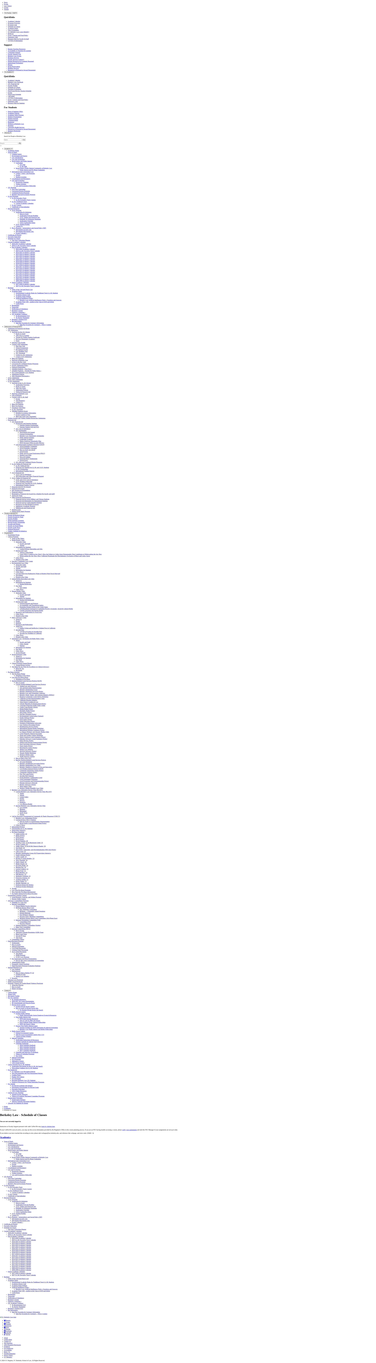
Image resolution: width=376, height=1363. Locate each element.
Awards (14, 888)
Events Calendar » (21, 233)
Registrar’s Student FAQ (19, 319)
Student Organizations (15, 117)
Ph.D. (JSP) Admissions (15, 379)
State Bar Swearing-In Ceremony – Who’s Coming (35, 325)
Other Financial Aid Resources (21, 497)
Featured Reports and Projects (29, 603)
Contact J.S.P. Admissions (24, 357)
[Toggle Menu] (1, 145)
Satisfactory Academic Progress (25, 506)
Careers (7, 990)
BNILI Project (20, 835)
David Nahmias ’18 (22, 841)
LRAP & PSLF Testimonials (28, 459)
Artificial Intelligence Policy (24, 298)
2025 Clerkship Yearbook (27, 1047)
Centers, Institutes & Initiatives (17, 531)
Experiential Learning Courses (17, 895)
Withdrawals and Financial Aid (25, 508)
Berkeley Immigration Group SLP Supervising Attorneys (33, 853)
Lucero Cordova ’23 (22, 869)
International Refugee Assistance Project (32, 730)
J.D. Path (22, 165)
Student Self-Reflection (27, 600)
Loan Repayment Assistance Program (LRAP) (30, 444)
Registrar (10, 125)
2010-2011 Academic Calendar (25, 277)
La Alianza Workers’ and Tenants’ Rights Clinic (34, 732)
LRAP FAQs (24, 460)
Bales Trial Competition (23, 927)
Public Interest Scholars (27, 437)
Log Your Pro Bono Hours (20, 677)
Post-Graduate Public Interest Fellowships (32, 1022)
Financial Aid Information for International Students (32, 501)
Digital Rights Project (26, 709)
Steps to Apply (24, 214)
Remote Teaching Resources (16, 49)
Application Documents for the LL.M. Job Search (27, 1066)
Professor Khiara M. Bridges (24, 885)
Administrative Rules (18, 962)
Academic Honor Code (23, 295)
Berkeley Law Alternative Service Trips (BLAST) (27, 790)
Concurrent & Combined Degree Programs (25, 364)
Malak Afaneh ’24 (21, 864)
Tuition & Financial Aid (23, 392)
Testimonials (15, 943)
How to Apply (20, 682)
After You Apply (21, 388)
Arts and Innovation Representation (31, 688)
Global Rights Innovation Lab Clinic (23, 579)
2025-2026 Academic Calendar (25, 249)
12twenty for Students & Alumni (18, 1103)
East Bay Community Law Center (22, 561)
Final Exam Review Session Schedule (19, 91)
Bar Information (17, 321)
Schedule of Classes (14, 26)
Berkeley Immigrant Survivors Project (31, 691)
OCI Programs (16, 1059)
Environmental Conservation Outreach (31, 716)
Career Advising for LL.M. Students (19, 1064)
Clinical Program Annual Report (22, 663)
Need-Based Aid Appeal (27, 432)
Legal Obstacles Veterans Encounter (31, 733)
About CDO (12, 994)
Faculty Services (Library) (16, 59)
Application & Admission (23, 212)
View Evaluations (13, 30)
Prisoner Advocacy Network (28, 783)
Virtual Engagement (22, 348)
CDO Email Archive (18, 1063)
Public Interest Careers (19, 1012)
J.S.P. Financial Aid (18, 473)
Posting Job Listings (18, 1077)
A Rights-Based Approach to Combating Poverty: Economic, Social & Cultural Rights (46, 609)
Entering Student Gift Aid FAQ (29, 427)
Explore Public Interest (23, 1013)
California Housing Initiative (28, 700)
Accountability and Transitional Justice (31, 605)
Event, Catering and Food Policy (18, 35)
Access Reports (20, 653)
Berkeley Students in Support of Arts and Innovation (36, 767)
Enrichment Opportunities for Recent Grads (25, 1087)
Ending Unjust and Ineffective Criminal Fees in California (37, 628)
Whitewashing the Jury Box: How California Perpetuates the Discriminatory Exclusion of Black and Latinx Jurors (55, 556)
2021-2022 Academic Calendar (25, 258)
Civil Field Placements (19, 948)
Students (18, 623)
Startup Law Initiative (26, 749)
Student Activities (21, 177)
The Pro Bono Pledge (18, 674)
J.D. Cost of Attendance (23, 429)
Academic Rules (13, 28)
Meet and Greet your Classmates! (26, 416)
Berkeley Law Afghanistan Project (26, 818)
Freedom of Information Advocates (30, 723)
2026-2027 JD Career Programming (23, 1001)
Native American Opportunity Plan (30, 441)
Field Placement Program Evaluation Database (26, 966)
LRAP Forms (24, 451)
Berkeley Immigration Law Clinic (30, 765)
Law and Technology (18, 159)
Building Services (13, 68)
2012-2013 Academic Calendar (25, 274)
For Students (8, 72)
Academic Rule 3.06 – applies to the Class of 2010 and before (35, 302)
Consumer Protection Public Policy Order (32, 705)
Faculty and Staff (25, 544)
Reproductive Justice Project (28, 748)
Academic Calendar (14, 21)
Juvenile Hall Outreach (27, 776)
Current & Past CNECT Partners (26, 820)
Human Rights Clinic (18, 591)
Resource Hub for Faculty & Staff (18, 39)
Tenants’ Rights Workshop (28, 753)
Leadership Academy (26, 439)
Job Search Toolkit (13, 996)
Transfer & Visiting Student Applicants (28, 337)
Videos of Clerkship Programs (25, 1054)
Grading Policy (16, 1075)
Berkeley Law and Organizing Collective (32, 693)
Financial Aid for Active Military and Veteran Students (32, 499)
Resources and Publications (24, 624)
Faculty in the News (14, 527)
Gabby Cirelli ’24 (21, 857)
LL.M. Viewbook (17, 409)
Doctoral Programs (13, 208)
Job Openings (8, 1343)
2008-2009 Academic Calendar (25, 281)
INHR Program (20, 955)
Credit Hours (20, 303)
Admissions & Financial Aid (13, 326)
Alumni (6, 9)
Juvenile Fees (20, 630)
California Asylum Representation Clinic (32, 698)
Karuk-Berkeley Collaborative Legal (31, 777)
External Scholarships (26, 434)
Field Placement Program (15, 941)
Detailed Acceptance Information (26, 413)
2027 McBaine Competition (28, 909)
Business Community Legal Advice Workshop (34, 697)
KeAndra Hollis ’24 (22, 865)
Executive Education (14, 237)
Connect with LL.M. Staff (20, 397)
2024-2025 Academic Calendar (25, 252)
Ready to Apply (20, 334)
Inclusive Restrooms (14, 131)
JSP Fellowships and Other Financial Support (30, 476)
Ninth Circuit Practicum (15, 981)
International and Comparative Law (23, 172)
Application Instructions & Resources (27, 1040)
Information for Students (23, 547)
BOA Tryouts (20, 930)
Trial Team (19, 937)
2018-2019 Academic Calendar (25, 263)
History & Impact (17, 988)
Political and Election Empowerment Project (33, 742)
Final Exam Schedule (14, 94)
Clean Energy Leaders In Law (29, 702)
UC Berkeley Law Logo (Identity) (18, 32)
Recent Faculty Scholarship (16, 522)
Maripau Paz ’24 (21, 867)
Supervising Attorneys (18, 830)
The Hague (19, 953)
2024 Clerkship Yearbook (27, 1045)
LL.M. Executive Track (19, 198)
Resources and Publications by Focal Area (29, 612)
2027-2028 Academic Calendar (25, 284)
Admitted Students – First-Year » (22, 369)
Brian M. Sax (20, 668)
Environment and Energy (19, 156)
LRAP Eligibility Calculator (28, 448)
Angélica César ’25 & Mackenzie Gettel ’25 (29, 842)
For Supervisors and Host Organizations (24, 959)
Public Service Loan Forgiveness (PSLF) (32, 453)
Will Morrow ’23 (21, 874)
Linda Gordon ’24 (21, 834)
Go (24, 140)
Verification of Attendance (20, 309)
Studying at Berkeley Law (20, 360)
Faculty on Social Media (15, 526)
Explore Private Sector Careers (25, 1006)
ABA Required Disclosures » (21, 376)
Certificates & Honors (14, 235)
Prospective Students (22, 182)
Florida (22, 799)
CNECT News (20, 825)
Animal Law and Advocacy (28, 686)
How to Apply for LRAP (27, 450)
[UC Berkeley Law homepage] (8, 1317)
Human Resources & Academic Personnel (21, 61)
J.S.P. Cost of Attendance (23, 474)
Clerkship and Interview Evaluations (27, 1052)
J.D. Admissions (13, 330)
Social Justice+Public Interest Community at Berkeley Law (34, 168)
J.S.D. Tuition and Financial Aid (30, 217)
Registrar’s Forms (17, 310)
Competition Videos (18, 939)
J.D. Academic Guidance (19, 314)
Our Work (19, 586)
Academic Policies (13, 113)
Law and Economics (18, 180)
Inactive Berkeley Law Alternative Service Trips (30, 806)
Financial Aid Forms (18, 488)
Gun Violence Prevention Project (30, 725)
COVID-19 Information (15, 41)
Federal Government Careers (24, 1033)
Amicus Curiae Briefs (26, 552)
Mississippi (23, 811)
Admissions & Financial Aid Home (19, 328)
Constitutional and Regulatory (21, 179)
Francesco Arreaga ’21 (23, 878)
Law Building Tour (22, 351)
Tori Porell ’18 (20, 848)
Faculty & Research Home (16, 515)
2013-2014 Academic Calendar (25, 272)
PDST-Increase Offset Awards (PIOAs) (32, 443)
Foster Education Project (27, 721)
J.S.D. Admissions (13, 378)
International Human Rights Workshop (31, 728)
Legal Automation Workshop (29, 779)
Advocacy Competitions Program (18, 901)
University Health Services (16, 127)
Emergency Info (13, 37)
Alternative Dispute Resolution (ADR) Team (29, 932)
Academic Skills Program (16, 115)
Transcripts (15, 307)
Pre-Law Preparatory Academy (25, 339)
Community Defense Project (28, 772)
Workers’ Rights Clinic (27, 755)
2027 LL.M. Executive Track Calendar (28, 286)
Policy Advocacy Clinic (19, 617)
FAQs (17, 341)
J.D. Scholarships (21, 430)
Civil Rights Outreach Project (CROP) (31, 769)
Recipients (19, 670)
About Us (19, 580)
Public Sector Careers (18, 1031)
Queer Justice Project (26, 746)
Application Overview (22, 385)
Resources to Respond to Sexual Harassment (21, 70)
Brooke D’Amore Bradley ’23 (25, 858)
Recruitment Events (22, 349)
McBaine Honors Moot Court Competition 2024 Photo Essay (38, 918)
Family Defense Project (27, 718)
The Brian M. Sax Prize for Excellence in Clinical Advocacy (30, 667)
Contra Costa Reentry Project (29, 707)
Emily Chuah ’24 (21, 862)
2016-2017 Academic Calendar (25, 267)
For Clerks (19, 1056)
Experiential (8, 533)
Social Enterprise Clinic (19, 654)
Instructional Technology (15, 63)
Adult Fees (19, 626)
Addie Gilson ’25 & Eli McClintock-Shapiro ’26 (31, 846)
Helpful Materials (25, 913)
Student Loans (16, 510)
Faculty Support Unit (14, 54)
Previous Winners (25, 923)
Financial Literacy (17, 492)
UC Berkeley (8, 1357)
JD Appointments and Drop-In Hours (23, 1003)
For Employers (12, 1070)
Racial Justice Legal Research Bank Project (33, 823)
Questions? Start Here (18, 408)
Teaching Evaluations (14, 89)
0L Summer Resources (19, 999)
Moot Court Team (21, 934)
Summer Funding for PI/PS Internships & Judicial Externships (39, 1027)
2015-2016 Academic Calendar (25, 268)
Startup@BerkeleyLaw (15, 967)
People (18, 621)
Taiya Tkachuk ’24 (21, 860)
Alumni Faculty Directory (20, 1094)
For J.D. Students (13, 998)
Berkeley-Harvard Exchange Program (23, 194)
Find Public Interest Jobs (23, 1017)
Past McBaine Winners (27, 915)
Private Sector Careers (18, 1005)
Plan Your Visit (20, 346)
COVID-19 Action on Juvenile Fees (31, 631)
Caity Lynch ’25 (21, 851)
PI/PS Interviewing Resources (29, 1019)
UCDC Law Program (22, 957)
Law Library (8, 6)
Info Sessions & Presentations (21, 490)
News (6, 2)
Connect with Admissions (20, 344)
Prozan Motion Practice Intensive (26, 906)
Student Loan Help (25, 455)
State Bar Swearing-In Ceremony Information (30, 323)
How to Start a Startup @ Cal (25, 973)
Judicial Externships (18, 946)
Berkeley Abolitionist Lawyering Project (32, 763)
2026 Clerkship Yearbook (27, 1049)
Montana (22, 809)
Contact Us (19, 226)
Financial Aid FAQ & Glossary (21, 487)
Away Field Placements (19, 952)
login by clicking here (48, 1126)
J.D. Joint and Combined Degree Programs (29, 462)
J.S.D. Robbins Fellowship (24, 481)
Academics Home (13, 150)
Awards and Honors (14, 524)
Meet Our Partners (17, 406)
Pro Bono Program (13, 672)
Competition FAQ (25, 922)
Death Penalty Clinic (18, 540)
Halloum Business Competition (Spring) (28, 925)
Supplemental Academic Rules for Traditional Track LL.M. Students (37, 293)
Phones (10, 65)
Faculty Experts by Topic (15, 517)
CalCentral (11, 96)
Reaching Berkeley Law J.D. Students (23, 1080)
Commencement (13, 120)
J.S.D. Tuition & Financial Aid (21, 478)
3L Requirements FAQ (23, 316)
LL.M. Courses (16, 205)
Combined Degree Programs (20, 193)
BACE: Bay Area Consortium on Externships (30, 960)
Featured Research (13, 529)
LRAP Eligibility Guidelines (28, 446)
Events (6, 4)
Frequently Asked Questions (20, 964)
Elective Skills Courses (19, 899)
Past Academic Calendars (19, 247)
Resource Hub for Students (16, 103)
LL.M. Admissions (13, 381)
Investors (14, 978)
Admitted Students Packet (20, 411)
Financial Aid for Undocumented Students (29, 502)
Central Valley (24, 797)
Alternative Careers (18, 1061)
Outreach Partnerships (18, 367)
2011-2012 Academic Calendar (25, 275)
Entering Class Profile (18, 342)
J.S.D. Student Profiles (23, 224)
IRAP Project (20, 839)
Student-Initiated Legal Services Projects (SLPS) (27, 681)
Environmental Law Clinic (20, 563)
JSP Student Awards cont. (24, 230)
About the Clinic (21, 542)
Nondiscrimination (9, 1353)
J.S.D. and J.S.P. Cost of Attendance (27, 480)
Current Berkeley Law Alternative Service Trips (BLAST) (34, 791)
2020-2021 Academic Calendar (25, 259)
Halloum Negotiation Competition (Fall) (28, 920)
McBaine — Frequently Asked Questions (32, 911)
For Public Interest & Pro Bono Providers (24, 893)
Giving (6, 8)
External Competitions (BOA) (21, 929)
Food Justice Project (26, 719)
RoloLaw (11, 33)
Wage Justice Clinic (26, 786)
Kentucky (23, 802)
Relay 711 (7, 1352)
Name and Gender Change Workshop (31, 735)
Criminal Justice (17, 154)
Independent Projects (18, 827)
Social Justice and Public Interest (22, 161)
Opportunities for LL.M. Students (22, 828)
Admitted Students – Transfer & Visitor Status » (26, 371)
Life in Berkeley (17, 395)
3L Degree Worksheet (22, 318)
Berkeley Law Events (14, 56)
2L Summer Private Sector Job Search (31, 1010)
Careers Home (12, 992)
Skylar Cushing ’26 (22, 844)
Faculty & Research (10, 513)
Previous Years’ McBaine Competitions (32, 916)
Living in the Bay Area (19, 362)
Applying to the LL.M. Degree (21, 383)
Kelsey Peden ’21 (21, 881)
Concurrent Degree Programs (21, 191)
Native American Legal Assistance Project (33, 737)
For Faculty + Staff (10, 13)
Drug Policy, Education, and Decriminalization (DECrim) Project (36, 850)
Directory (7, 133)
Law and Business (17, 157)
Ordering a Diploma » (18, 312)
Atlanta (22, 795)
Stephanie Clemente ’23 (23, 876)
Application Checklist (26, 221)
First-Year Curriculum (18, 189)
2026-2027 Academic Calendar (21, 244)
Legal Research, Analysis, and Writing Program (26, 897)
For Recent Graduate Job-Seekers (22, 1085)
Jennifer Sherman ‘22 (22, 883)
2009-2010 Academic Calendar (25, 279)
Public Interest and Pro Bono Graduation (32, 170)
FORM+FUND (20, 974)
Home (6, 1106)
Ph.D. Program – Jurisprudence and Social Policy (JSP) (29, 228)
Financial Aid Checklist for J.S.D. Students (29, 483)
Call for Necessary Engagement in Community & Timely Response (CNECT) (36, 816)
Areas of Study (12, 152)
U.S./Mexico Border (26, 804)
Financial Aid (12, 420)
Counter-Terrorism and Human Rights (31, 610)
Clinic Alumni (24, 644)
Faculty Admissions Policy (20, 365)
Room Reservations (14, 66)
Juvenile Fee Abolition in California (31, 633)
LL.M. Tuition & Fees (22, 466)
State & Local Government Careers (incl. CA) (30, 1034)
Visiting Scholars (21, 184)
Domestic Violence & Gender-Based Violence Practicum (25, 983)
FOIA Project (20, 837)
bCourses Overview (14, 23)
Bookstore (11, 122)
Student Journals (13, 118)
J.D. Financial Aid (13, 84)
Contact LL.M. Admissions (24, 355)
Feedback (7, 1346)
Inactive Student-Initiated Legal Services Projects (31, 760)
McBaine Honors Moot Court (25, 908)
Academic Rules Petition (23, 296)
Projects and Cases (21, 551)
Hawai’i (22, 800)
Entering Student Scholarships (29, 425)
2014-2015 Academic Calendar (25, 270)
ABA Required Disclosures (12, 1345)
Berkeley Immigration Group (29, 689)
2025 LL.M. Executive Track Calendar (28, 251)
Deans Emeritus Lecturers (16, 520)
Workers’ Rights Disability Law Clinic (31, 788)
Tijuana (22, 814)
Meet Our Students (17, 358)
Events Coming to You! (23, 415)
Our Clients (23, 587)
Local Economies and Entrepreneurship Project (34, 781)
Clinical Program (13, 536)
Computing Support (14, 52)
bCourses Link (12, 25)
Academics (8, 148)
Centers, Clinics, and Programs (25, 173)
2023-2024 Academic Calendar (25, 254)
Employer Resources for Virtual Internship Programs (28, 1082)
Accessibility (8, 1350)
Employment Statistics (18, 1100)
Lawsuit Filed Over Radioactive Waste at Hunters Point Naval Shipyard (38, 573)
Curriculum (19, 163)
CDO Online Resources (19, 1091)
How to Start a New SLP (23, 758)
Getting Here (8, 1339)
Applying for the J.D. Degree (21, 332)
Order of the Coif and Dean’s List (22, 289)
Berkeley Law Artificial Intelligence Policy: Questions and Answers (40, 300)
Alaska (22, 793)
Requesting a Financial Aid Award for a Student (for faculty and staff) (33, 494)
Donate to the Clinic (22, 559)
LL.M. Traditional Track (19, 201)
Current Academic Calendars (24, 203)
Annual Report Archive (23, 665)
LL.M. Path (23, 166)
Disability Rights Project (27, 711)
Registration (15, 305)
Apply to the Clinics (18, 538)
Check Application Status (27, 223)
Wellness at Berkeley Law (16, 124)
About (18, 640)
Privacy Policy (8, 1355)
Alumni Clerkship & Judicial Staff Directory (29, 1042)
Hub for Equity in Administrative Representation (35, 821)
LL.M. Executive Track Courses (26, 200)
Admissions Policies (18, 374)
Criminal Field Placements (20, 950)
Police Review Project (26, 740)
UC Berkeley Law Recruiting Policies (23, 1071)
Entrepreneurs (16, 971)
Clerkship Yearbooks (22, 1043)
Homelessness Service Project (29, 726)
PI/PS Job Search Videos (27, 1024)
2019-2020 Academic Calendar (25, 261)
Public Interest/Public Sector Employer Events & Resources (38, 1015)
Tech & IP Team (21, 936)
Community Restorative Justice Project (31, 770)
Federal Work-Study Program (21, 511)
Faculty (18, 175)
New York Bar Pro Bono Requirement (23, 892)
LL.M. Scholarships (22, 469)
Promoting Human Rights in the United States (34, 607)
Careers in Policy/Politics (23, 1036)
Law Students (16, 969)
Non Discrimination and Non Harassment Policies (27, 1073)
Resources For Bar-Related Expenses (27, 504)
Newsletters (19, 575)
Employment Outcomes (15, 1098)
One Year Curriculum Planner (21, 240)
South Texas (23, 813)
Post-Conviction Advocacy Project (30, 744)
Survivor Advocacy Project (28, 751)
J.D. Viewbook (20, 353)
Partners (22, 646)
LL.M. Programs (13, 196)
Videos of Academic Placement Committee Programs (28, 1096)
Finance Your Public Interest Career (27, 1026)
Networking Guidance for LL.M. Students (25, 1068)
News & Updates (25, 457)
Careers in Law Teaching (15, 1093)
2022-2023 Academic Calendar (25, 256)
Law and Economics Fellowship (26, 186)
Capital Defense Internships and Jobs (31, 549)
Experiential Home (13, 535)
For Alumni (11, 1084)
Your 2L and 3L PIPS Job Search (30, 1020)
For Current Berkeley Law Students (23, 372)
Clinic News (19, 558)
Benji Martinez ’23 (21, 872)
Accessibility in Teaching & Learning (19, 51)
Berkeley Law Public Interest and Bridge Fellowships (36, 1029)
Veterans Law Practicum (15, 980)
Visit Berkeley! (20, 400)
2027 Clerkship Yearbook (27, 1050)
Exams (10, 93)
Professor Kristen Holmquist (24, 886)
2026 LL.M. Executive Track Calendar (24, 245)
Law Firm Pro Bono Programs (21, 890)
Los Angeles (23, 807)
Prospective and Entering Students (26, 423)
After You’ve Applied (22, 335)
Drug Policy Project (26, 712)
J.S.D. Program (16, 210)
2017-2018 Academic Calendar (25, 265)
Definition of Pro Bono (23, 675)
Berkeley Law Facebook (15, 82)
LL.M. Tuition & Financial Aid (21, 464)
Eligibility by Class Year (19, 902)
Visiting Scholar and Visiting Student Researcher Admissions (26, 418)
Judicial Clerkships (17, 1038)
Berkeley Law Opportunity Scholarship (32, 436)
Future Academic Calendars (20, 282)
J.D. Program (12, 187)
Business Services (13, 58)
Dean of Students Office (15, 111)
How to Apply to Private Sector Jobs (27, 1008)
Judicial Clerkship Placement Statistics (23, 1101)
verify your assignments (129, 1130)
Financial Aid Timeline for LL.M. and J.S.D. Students (32, 467)
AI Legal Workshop (26, 762)
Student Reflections (26, 584)
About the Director (17, 985)
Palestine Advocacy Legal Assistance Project (33, 739)
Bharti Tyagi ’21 (21, 871)
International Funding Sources (25, 471)
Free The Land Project (26, 774)
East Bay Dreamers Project (28, 714)
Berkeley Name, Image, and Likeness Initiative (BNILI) (37, 695)
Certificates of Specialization (20, 207)
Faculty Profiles (13, 85)
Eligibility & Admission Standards (30, 219)
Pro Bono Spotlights (18, 832)
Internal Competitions (18, 904)
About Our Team (17, 495)
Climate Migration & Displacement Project (33, 704)
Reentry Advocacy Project (28, 784)
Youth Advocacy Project (27, 756)
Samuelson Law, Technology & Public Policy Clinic (28, 638)
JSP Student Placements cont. (25, 231)
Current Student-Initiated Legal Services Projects (31, 684)
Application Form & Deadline (29, 216)
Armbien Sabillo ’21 (22, 879)
